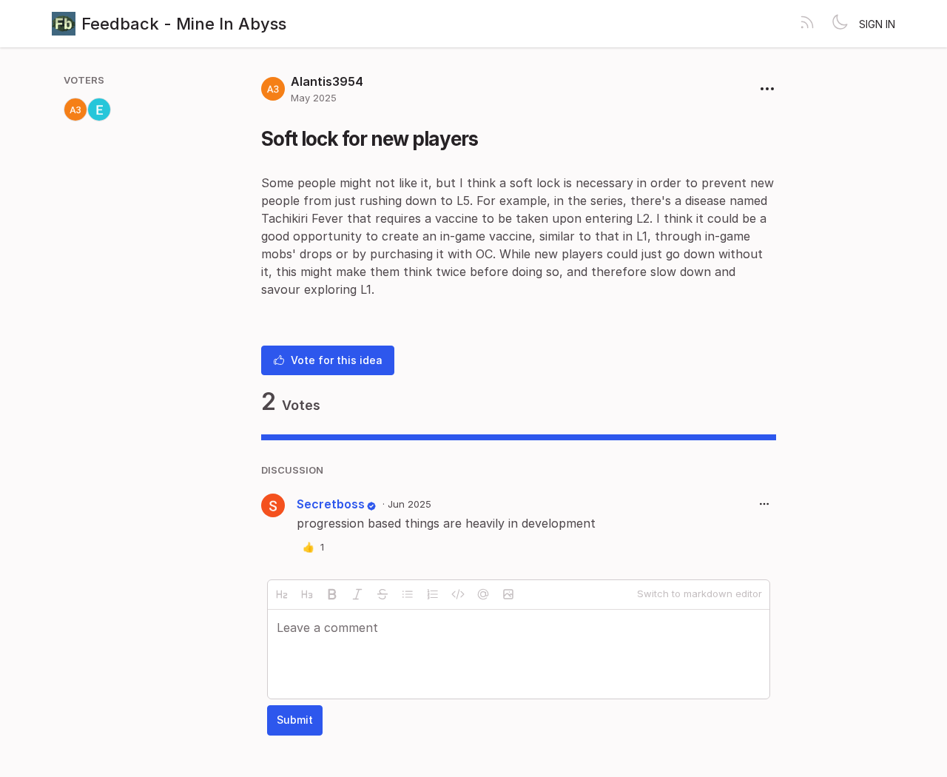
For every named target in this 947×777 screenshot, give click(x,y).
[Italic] (357, 594)
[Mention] (483, 594)
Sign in (877, 24)
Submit (295, 719)
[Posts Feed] (807, 24)
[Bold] (332, 594)
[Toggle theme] (839, 24)
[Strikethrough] (382, 594)
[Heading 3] (307, 594)
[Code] (458, 594)
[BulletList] (408, 594)
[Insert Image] (508, 594)
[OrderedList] (433, 594)
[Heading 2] (282, 594)
